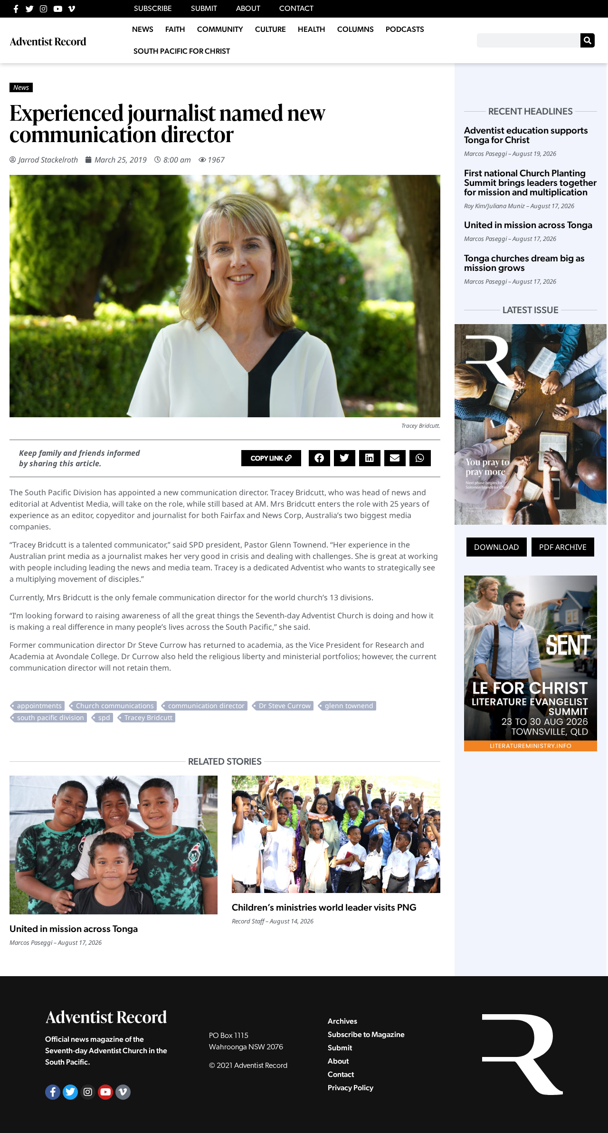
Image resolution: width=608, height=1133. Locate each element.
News (21, 87)
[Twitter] (29, 8)
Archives (342, 1021)
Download (496, 547)
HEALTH (311, 29)
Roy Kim (474, 206)
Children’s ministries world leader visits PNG (324, 907)
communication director (206, 705)
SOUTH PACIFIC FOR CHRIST (181, 51)
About (338, 1061)
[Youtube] (57, 8)
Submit (340, 1047)
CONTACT (296, 9)
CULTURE (270, 29)
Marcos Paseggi (31, 942)
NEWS (142, 29)
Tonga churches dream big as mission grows (524, 262)
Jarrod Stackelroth (48, 159)
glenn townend (349, 705)
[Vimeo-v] (71, 8)
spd (104, 717)
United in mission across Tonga (74, 928)
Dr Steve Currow (285, 705)
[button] (271, 458)
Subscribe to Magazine (366, 1034)
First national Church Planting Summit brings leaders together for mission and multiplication (530, 182)
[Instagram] (43, 8)
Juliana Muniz (506, 206)
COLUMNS (355, 29)
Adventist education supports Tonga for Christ (526, 135)
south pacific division (50, 717)
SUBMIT (204, 9)
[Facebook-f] (16, 8)
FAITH (175, 29)
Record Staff (248, 921)
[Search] (587, 40)
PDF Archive (563, 547)
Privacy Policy (350, 1087)
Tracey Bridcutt (148, 717)
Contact (341, 1074)
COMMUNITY (220, 29)
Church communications (115, 705)
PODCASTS (405, 29)
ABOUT (248, 9)
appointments (39, 705)
